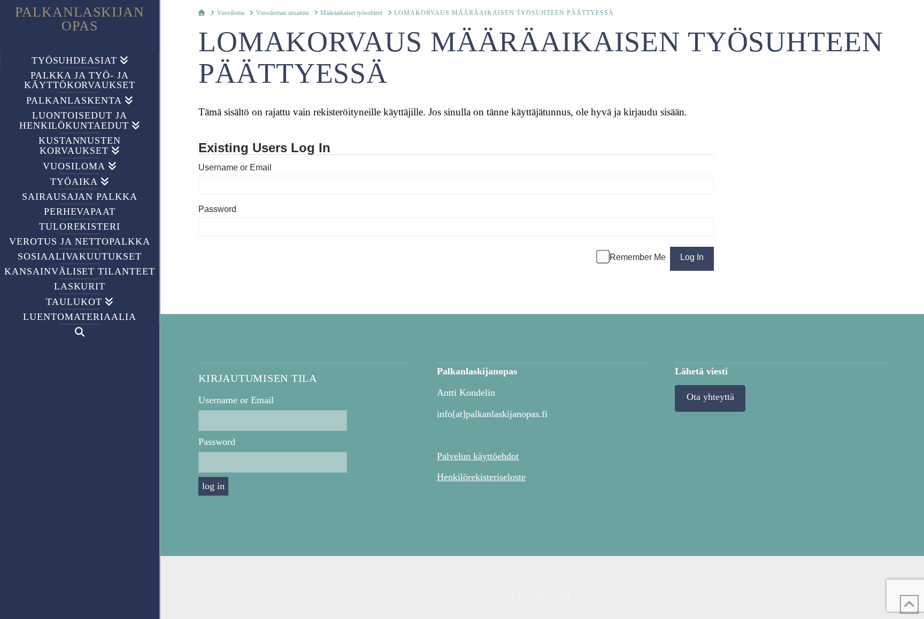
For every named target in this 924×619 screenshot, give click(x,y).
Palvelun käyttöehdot (478, 456)
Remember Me (638, 257)
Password (217, 209)
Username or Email (235, 167)
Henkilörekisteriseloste (481, 477)
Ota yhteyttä (710, 396)
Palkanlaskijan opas (80, 19)
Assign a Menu (542, 578)
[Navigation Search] (79, 332)
